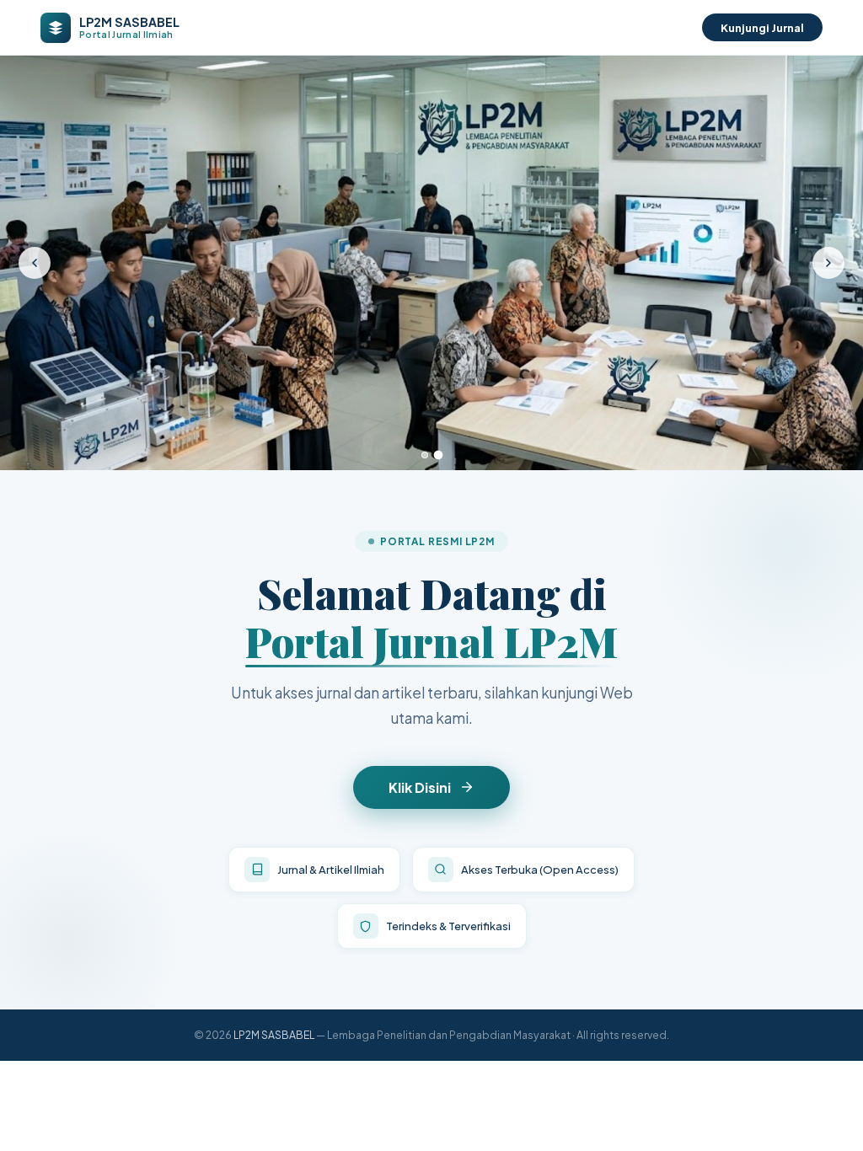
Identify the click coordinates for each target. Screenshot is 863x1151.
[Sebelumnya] (35, 263)
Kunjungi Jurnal (762, 27)
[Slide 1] (424, 455)
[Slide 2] (438, 454)
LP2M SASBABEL (273, 1034)
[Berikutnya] (828, 263)
